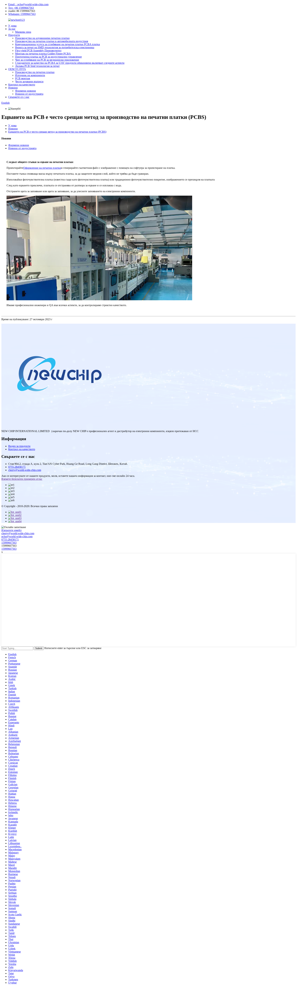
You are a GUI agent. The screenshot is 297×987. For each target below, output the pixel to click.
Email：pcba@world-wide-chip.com (28, 4)
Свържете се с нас (18, 96)
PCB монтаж (22, 78)
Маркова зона (23, 31)
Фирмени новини (25, 90)
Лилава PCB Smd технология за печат (37, 66)
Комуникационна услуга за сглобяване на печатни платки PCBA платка (57, 44)
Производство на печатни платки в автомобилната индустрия (51, 41)
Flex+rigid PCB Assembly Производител (38, 50)
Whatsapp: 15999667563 (22, 14)
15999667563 (8, 542)
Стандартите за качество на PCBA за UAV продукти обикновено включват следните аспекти (69, 62)
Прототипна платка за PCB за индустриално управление (48, 56)
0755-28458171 (17, 466)
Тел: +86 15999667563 (21, 7)
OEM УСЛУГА (17, 69)
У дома (12, 25)
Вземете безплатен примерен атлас (21, 478)
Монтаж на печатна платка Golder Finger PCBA (43, 53)
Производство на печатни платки (34, 72)
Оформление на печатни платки (42, 167)
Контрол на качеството (21, 84)
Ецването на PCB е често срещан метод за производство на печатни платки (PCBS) (57, 131)
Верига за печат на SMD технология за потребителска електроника (54, 47)
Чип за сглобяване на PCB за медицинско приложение (47, 59)
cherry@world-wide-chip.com (24, 470)
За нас (11, 28)
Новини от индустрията (29, 93)
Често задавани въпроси (29, 81)
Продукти (14, 35)
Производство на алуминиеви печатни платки (42, 38)
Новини (13, 87)
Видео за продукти (19, 446)
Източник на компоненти (30, 75)
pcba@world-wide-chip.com (16, 536)
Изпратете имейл (11, 530)
